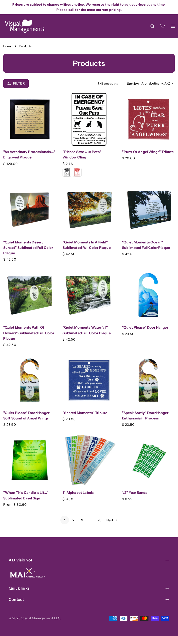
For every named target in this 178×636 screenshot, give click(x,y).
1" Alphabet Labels (78, 493)
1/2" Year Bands (134, 493)
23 (99, 520)
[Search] (152, 26)
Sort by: (133, 84)
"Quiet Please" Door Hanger (145, 327)
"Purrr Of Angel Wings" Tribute (148, 152)
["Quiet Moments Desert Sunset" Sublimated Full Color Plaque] (29, 209)
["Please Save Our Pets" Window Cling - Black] (67, 172)
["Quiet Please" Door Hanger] (148, 295)
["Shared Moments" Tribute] (89, 380)
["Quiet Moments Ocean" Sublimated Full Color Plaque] (148, 209)
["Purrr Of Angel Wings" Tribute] (148, 119)
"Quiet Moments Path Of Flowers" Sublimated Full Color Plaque (28, 333)
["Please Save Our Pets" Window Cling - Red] (77, 172)
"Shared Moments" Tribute (85, 413)
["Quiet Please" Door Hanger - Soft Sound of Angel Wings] (29, 380)
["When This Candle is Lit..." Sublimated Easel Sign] (29, 460)
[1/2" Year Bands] (148, 460)
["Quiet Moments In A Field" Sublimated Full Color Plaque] (89, 209)
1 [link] (64, 520)
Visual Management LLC (40, 618)
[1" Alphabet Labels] (89, 460)
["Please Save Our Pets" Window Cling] (89, 119)
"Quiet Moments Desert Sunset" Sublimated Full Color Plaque (28, 247)
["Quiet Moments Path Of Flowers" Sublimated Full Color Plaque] (29, 295)
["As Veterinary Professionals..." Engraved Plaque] (29, 119)
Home (7, 46)
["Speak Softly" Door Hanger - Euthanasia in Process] (148, 380)
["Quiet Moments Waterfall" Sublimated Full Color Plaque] (89, 295)
